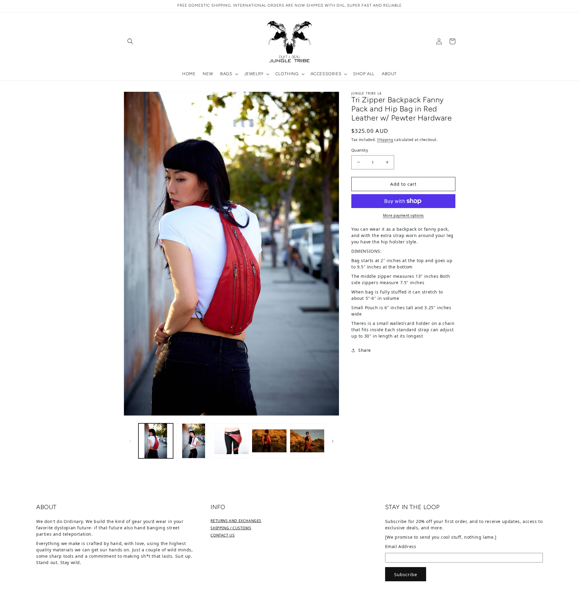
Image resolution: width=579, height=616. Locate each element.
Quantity (359, 150)
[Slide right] (332, 441)
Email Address (400, 546)
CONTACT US (222, 535)
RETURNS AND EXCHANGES (235, 520)
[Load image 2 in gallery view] (193, 440)
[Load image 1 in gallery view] (155, 440)
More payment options (403, 215)
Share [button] (364, 350)
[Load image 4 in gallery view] (269, 440)
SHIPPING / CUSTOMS (230, 528)
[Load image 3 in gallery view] (231, 440)
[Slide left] (130, 441)
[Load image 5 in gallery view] (307, 440)
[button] (130, 41)
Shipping (385, 139)
